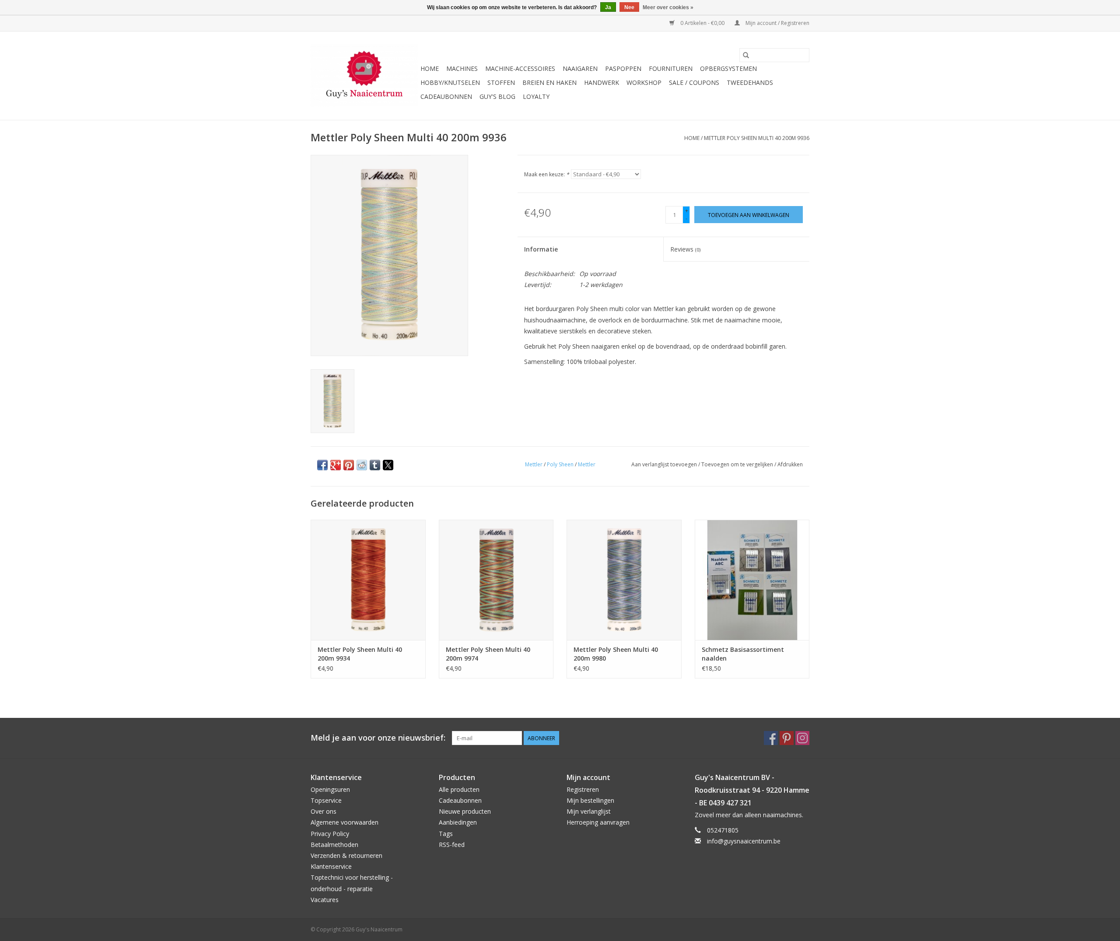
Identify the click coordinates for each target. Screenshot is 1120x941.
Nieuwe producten (465, 811)
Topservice (326, 800)
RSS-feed (452, 844)
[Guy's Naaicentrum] (364, 76)
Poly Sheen (560, 464)
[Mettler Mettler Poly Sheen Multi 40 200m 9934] (368, 580)
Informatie (541, 249)
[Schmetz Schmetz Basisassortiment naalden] (752, 580)
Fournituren (671, 68)
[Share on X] (388, 465)
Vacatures (325, 900)
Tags (446, 833)
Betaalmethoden (334, 844)
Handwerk (601, 82)
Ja (608, 7)
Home (429, 68)
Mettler (533, 464)
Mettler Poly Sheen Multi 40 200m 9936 (756, 138)
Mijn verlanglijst (589, 811)
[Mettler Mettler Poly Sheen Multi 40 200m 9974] (496, 580)
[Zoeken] (745, 55)
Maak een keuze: (546, 174)
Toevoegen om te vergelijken (737, 464)
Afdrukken (790, 464)
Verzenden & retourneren (346, 855)
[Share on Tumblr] (375, 465)
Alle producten (459, 789)
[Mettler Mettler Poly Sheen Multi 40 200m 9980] (624, 580)
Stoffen (501, 82)
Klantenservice (331, 866)
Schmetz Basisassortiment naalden (743, 653)
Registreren (583, 789)
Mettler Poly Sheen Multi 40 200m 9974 (488, 653)
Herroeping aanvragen (598, 822)
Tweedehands (750, 82)
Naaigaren (580, 68)
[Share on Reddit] (362, 465)
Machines (462, 68)
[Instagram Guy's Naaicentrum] (802, 738)
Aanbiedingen (458, 822)
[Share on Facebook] (322, 465)
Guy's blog (497, 96)
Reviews (685, 249)
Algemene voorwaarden (344, 822)
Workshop (644, 82)
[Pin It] (348, 465)
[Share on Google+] (335, 465)
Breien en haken (549, 82)
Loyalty (536, 96)
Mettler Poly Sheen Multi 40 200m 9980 (616, 653)
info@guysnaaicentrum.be (743, 841)
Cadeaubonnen (446, 96)
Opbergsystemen (728, 68)
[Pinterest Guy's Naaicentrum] (787, 738)
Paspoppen (623, 68)
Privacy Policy (330, 833)
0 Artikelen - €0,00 (702, 23)
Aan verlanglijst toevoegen (664, 464)
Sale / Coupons (694, 82)
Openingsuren (330, 789)
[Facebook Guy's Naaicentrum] (771, 738)
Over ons (323, 811)
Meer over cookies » (668, 7)
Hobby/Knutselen (450, 82)
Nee (629, 7)
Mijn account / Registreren (776, 23)
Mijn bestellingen (590, 800)
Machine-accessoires (520, 68)
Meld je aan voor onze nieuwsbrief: (378, 737)
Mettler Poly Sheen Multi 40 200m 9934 (360, 653)
